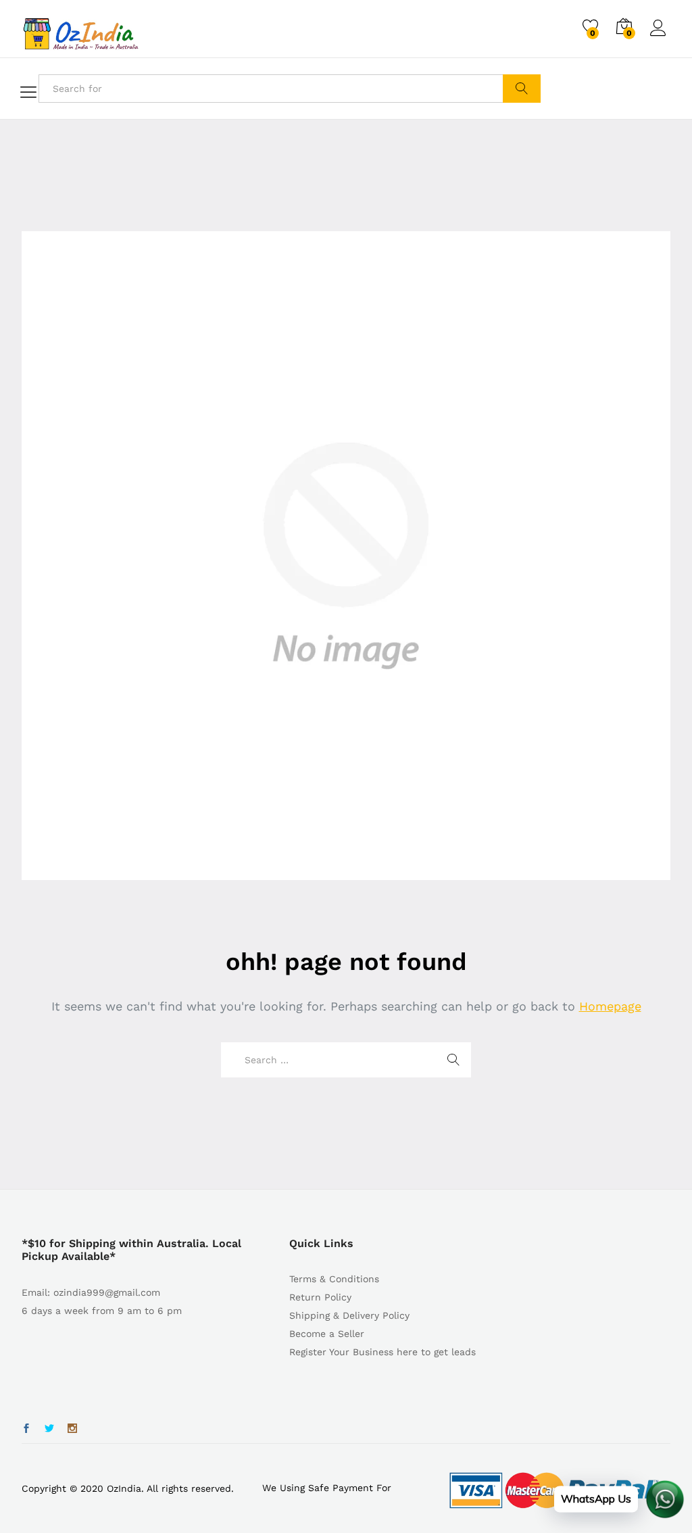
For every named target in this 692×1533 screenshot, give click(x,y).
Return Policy (320, 1297)
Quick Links (321, 1243)
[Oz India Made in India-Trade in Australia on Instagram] (72, 1429)
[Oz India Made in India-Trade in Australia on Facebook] (26, 1429)
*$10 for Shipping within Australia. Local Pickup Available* (131, 1250)
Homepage (610, 1006)
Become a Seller (326, 1333)
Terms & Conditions (334, 1278)
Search (521, 88)
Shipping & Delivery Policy (349, 1315)
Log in (660, 36)
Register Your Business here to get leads (382, 1351)
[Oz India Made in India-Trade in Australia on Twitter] (49, 1429)
